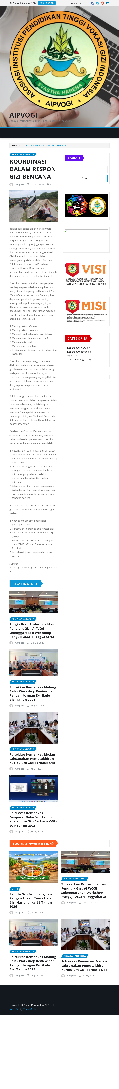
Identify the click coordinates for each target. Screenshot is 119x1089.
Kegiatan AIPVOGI (77, 347)
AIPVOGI (23, 114)
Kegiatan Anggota (77, 351)
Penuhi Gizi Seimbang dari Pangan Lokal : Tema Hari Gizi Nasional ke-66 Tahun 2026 (30, 900)
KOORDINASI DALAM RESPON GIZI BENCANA (44, 145)
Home (15, 145)
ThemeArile (29, 1009)
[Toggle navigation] (60, 133)
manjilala (19, 184)
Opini (70, 355)
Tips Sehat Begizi (76, 359)
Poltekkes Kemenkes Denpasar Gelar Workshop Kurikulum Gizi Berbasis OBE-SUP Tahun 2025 (33, 819)
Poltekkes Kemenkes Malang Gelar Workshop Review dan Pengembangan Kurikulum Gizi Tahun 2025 (32, 693)
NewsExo (14, 1009)
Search (73, 158)
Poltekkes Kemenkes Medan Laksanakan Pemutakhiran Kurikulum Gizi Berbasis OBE (32, 758)
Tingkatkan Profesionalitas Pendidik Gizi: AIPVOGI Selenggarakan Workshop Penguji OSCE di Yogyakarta (31, 630)
